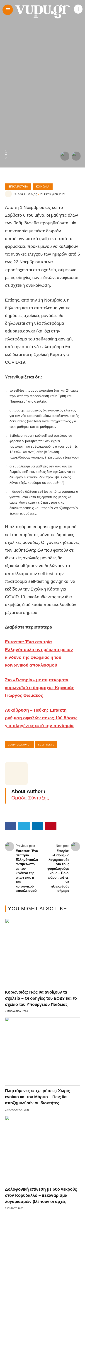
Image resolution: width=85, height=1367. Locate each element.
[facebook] (6, 144)
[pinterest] (6, 115)
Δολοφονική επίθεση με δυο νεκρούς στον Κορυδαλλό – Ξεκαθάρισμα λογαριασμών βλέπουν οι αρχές (41, 1195)
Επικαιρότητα (18, 186)
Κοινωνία (42, 186)
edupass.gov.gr (20, 744)
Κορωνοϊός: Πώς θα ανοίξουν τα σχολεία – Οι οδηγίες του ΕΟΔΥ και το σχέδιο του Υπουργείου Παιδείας (41, 998)
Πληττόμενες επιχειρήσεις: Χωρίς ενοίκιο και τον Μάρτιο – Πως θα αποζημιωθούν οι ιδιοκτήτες (37, 1096)
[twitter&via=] (6, 134)
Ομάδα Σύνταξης (25, 194)
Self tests (46, 744)
